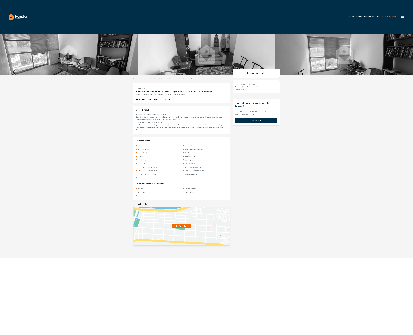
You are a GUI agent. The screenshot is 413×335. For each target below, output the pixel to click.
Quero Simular (256, 120)
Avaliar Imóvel (369, 16)
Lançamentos (357, 16)
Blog (378, 16)
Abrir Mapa (183, 226)
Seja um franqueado (388, 16)
